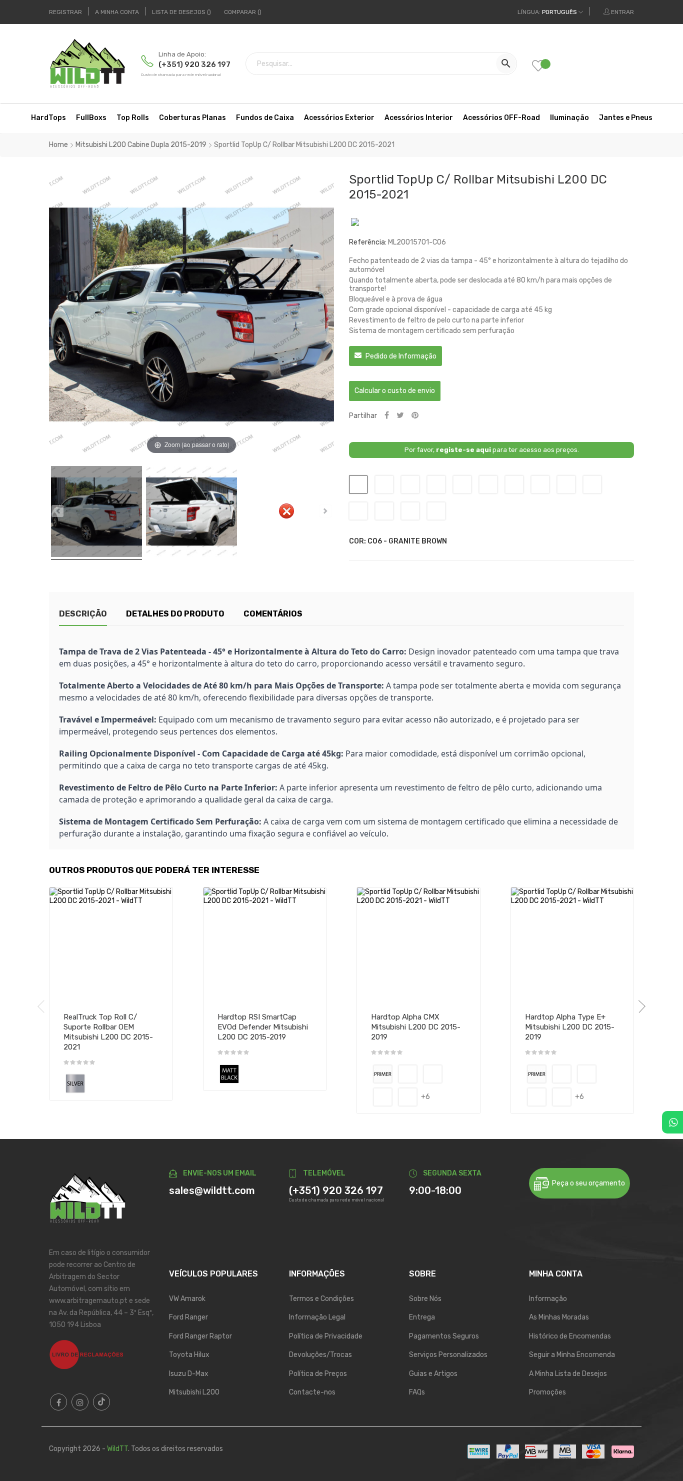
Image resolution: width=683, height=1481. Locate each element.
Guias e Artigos (433, 1374)
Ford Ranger (188, 1317)
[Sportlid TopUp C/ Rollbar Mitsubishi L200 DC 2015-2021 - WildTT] (96, 513)
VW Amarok (187, 1298)
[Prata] (75, 1083)
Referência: (367, 242)
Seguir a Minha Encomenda (572, 1354)
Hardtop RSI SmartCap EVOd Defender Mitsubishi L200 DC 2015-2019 (263, 1027)
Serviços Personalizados (448, 1354)
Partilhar (386, 415)
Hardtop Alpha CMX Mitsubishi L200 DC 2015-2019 (415, 1027)
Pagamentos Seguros (444, 1336)
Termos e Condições (321, 1298)
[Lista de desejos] (546, 67)
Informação (548, 1298)
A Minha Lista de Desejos (568, 1374)
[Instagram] (80, 1402)
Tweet (400, 415)
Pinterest (415, 415)
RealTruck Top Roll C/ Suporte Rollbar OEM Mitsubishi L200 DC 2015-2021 (108, 1031)
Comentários (273, 613)
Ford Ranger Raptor (200, 1336)
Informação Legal (317, 1317)
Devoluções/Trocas (320, 1354)
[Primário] (383, 1074)
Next (639, 1006)
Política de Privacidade (325, 1336)
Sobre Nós (425, 1298)
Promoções (547, 1392)
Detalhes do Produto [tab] (175, 613)
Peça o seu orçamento (587, 1183)
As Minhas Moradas (559, 1317)
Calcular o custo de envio (394, 390)
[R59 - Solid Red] (407, 1097)
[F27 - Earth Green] (383, 1097)
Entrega (422, 1317)
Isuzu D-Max (188, 1374)
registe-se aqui (463, 450)
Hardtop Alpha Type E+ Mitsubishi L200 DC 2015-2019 (569, 1027)
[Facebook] (58, 1402)
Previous (44, 1006)
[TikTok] (101, 1402)
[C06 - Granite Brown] (407, 1074)
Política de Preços (318, 1374)
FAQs (417, 1392)
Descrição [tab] (83, 613)
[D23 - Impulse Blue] (433, 1074)
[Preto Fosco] (229, 1074)
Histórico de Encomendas (570, 1336)
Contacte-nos (312, 1392)
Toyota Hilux (189, 1354)
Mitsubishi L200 (194, 1392)
